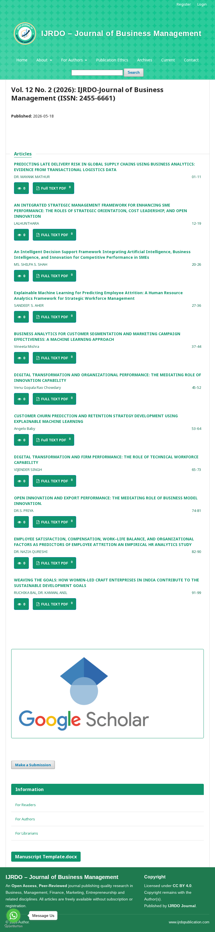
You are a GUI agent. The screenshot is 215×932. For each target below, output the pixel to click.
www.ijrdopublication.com (189, 922)
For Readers (25, 804)
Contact (191, 60)
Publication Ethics (112, 60)
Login (202, 4)
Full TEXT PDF (55, 188)
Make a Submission (33, 764)
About (42, 60)
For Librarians (26, 833)
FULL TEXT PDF (56, 234)
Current (168, 60)
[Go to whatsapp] (13, 916)
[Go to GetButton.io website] (13, 926)
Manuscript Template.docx (46, 857)
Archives (144, 60)
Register (184, 4)
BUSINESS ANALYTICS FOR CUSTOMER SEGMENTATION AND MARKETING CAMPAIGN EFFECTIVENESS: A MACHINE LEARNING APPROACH (97, 336)
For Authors (72, 60)
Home (21, 60)
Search (134, 72)
